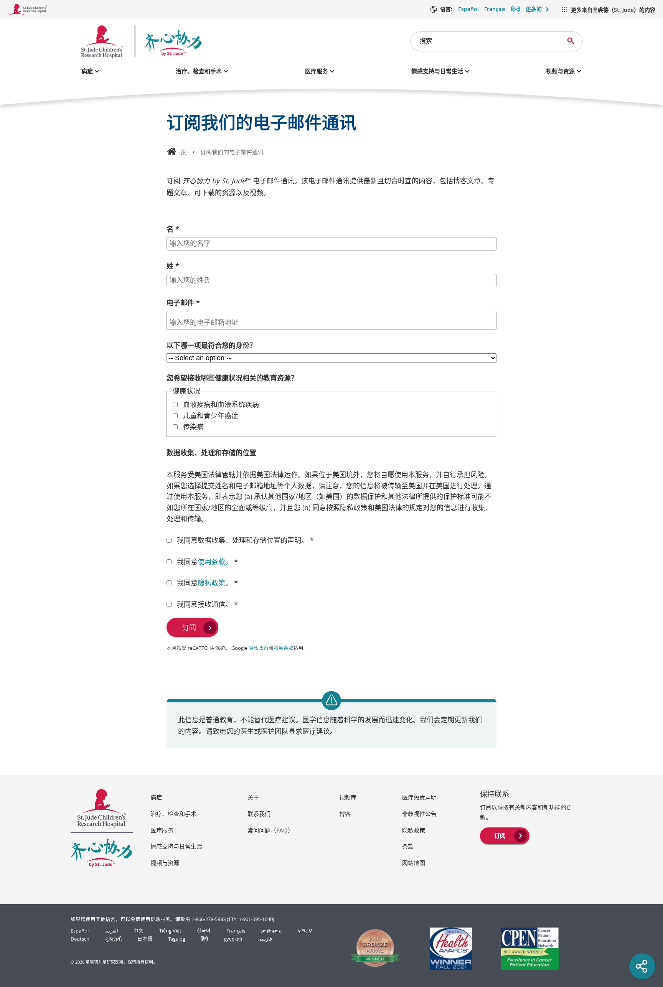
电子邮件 (183, 303)
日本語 (144, 939)
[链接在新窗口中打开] (372, 949)
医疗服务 (316, 71)
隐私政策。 (215, 582)
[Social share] (642, 966)
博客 (345, 813)
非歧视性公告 (419, 813)
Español (468, 9)
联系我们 (258, 813)
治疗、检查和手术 (199, 71)
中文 (138, 931)
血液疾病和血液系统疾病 (221, 404)
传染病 (193, 426)
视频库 (347, 797)
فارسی (264, 939)
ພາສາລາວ (271, 931)
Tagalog (176, 939)
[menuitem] (504, 835)
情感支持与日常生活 (437, 71)
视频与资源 (560, 71)
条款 (408, 846)
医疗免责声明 (419, 797)
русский (233, 939)
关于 (253, 797)
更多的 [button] (534, 9)
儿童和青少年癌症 (210, 415)
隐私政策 (259, 648)
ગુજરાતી (113, 939)
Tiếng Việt (170, 931)
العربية (111, 931)
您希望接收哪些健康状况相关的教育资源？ (232, 378)
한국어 (204, 931)
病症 (87, 71)
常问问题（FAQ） (270, 830)
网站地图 (413, 863)
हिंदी (204, 939)
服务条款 (284, 648)
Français (495, 9)
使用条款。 (215, 561)
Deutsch (80, 939)
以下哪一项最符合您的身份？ (211, 345)
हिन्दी (515, 9)
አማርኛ (304, 931)
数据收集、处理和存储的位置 (211, 453)
